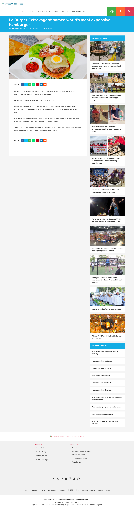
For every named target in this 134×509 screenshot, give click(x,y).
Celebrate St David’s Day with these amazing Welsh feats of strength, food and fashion (106, 66)
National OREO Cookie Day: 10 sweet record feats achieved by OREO (105, 191)
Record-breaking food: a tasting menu (106, 309)
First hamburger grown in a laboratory (106, 407)
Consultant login (42, 459)
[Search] (129, 11)
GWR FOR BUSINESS (78, 11)
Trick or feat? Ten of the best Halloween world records (107, 337)
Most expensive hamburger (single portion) (105, 353)
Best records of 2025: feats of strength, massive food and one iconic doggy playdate (107, 97)
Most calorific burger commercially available (105, 423)
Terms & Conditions (43, 448)
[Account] (120, 11)
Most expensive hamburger (102, 361)
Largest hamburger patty (101, 368)
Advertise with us (80, 458)
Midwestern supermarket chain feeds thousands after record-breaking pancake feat (106, 161)
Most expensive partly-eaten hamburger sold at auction (107, 399)
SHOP (32, 11)
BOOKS (56, 11)
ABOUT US (65, 11)
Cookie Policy (41, 452)
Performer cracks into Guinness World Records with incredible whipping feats (106, 220)
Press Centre (76, 462)
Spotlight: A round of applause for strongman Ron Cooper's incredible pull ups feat (107, 280)
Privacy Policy (41, 456)
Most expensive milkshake (102, 390)
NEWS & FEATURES (44, 11)
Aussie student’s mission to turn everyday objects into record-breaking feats (106, 129)
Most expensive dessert (101, 375)
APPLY (24, 11)
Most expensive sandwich (101, 383)
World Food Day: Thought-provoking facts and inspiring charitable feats (107, 249)
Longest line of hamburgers (102, 414)
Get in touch (76, 448)
